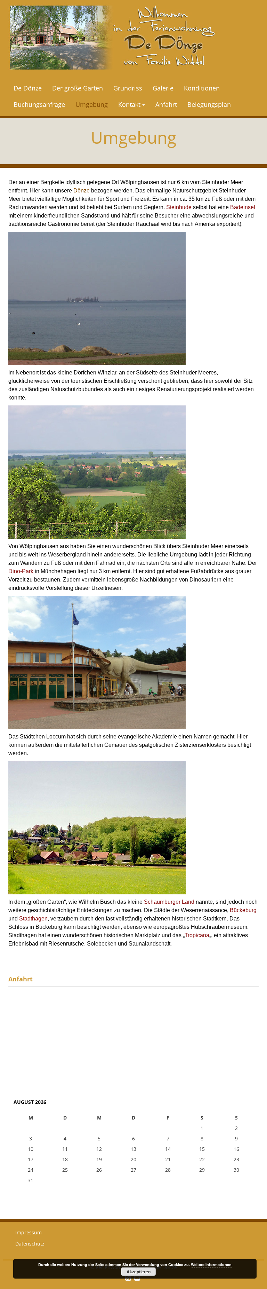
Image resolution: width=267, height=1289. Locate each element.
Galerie (163, 88)
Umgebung (91, 104)
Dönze (81, 190)
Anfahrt (166, 104)
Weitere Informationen (211, 1264)
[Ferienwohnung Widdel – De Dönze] (112, 37)
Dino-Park (20, 571)
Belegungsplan (209, 104)
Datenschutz (29, 1243)
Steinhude (179, 207)
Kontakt (129, 104)
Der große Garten (77, 88)
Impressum (28, 1232)
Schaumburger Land (169, 902)
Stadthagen (33, 919)
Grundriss (127, 88)
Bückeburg (243, 910)
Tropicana (197, 935)
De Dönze (28, 88)
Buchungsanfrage (39, 104)
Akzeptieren (139, 1271)
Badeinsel (242, 207)
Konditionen (202, 88)
